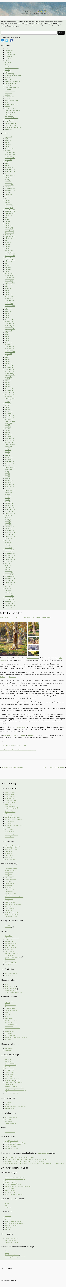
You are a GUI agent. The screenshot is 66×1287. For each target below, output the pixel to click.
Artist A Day (8, 823)
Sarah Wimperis (10, 908)
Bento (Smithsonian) (11, 808)
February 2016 (9, 365)
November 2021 (9, 233)
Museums (8, 89)
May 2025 (8, 166)
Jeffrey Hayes (9, 853)
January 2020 (9, 275)
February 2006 (9, 596)
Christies (7, 1220)
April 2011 (7, 477)
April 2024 (8, 181)
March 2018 (8, 317)
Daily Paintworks (10, 859)
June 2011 (7, 473)
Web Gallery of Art (10, 1190)
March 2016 (8, 363)
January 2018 (9, 321)
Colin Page (8, 881)
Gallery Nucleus (32, 658)
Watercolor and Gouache (13, 127)
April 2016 (7, 361)
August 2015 (8, 377)
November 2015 (9, 371)
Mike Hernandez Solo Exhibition (14, 735)
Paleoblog (8, 1102)
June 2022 (8, 219)
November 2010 (9, 486)
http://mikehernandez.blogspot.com (13, 745)
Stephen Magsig (10, 903)
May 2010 (7, 498)
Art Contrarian (9, 821)
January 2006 (9, 598)
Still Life (7, 814)
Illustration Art (9, 942)
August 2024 (8, 177)
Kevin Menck (8, 874)
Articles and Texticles (11, 1094)
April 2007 (8, 569)
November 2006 (10, 578)
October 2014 (9, 396)
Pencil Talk (8, 1119)
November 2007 (10, 555)
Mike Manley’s (11, 916)
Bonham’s (8, 1218)
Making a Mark (9, 816)
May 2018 (7, 313)
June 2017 (8, 335)
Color (6, 64)
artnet (7, 1203)
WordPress (12, 1281)
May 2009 (8, 521)
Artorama (8, 927)
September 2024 (10, 175)
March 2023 (8, 204)
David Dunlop (9, 829)
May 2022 (7, 221)
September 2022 (10, 214)
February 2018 (9, 319)
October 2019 (9, 281)
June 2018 (8, 312)
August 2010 (8, 492)
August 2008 (8, 538)
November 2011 (9, 463)
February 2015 (9, 388)
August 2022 (8, 215)
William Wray (9, 899)
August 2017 (8, 331)
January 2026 (9, 150)
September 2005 (10, 605)
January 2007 (9, 575)
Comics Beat (9, 1001)
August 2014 (8, 400)
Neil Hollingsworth (10, 870)
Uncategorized (9, 120)
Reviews (7, 106)
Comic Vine (8, 1007)
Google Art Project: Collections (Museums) (18, 1186)
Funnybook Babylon (11, 1024)
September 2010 (10, 490)
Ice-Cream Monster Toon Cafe (14, 1088)
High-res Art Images (11, 83)
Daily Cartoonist (10, 1035)
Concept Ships (9, 1071)
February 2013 (9, 434)
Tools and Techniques (11, 118)
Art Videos (8, 58)
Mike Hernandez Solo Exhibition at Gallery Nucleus (18, 750)
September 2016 (10, 352)
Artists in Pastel (9, 837)
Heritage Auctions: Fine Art (13, 1222)
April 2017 (7, 338)
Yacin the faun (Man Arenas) (14, 1082)
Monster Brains (9, 955)
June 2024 (8, 179)
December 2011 (9, 461)
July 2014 (7, 402)
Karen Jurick (8, 851)
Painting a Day (9, 97)
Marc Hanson (9, 872)
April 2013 (7, 431)
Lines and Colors (6, 1268)
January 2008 (9, 552)
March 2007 (8, 571)
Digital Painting (9, 74)
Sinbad (2, 677)
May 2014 (7, 406)
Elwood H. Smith (10, 959)
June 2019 (8, 288)
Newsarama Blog (10, 1005)
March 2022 (8, 225)
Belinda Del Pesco (10, 893)
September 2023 (10, 194)
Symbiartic (8, 1104)
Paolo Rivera (8, 1012)
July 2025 (7, 162)
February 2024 (9, 185)
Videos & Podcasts (10, 124)
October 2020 (9, 258)
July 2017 (7, 333)
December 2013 (9, 415)
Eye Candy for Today (11, 79)
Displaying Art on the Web (13, 76)
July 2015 (7, 379)
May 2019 (7, 290)
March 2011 (8, 479)
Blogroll (7, 60)
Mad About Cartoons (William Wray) (16, 1037)
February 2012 (9, 457)
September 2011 (10, 467)
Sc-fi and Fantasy (10, 108)
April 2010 (7, 500)
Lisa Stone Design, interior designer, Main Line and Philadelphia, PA (25, 1161)
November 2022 (10, 212)
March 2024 (8, 183)
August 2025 (8, 160)
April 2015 (7, 384)
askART (7, 1205)
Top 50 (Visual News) (11, 1141)
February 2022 (9, 227)
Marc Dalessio (9, 876)
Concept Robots (10, 1072)
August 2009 (8, 515)
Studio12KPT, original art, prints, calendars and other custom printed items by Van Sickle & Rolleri (34, 1163)
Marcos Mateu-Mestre (12, 1078)
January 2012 (9, 459)
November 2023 (10, 191)
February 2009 (9, 527)
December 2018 (9, 300)
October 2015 (9, 373)
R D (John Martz (9, 951)
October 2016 (9, 350)
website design (42, 1153)
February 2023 (9, 206)
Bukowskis (8, 1227)
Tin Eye (7, 1251)
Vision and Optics (10, 125)
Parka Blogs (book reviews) (13, 992)
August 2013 (8, 423)
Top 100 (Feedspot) (11, 1147)
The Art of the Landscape (13, 818)
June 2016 (8, 358)
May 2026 (8, 142)
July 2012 (7, 448)
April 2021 (7, 246)
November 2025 (10, 154)
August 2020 (8, 262)
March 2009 (8, 525)
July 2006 (7, 586)
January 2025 (9, 167)
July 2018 (7, 310)
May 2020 (8, 267)
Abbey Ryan (8, 857)
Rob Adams (8, 910)
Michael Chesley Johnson (13, 905)
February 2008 (9, 550)
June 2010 (8, 496)
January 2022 (9, 229)
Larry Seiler (8, 878)
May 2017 (7, 336)
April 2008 (8, 546)
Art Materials (9, 56)
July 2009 (7, 517)
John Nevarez (9, 1074)
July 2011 (7, 471)
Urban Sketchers (10, 806)
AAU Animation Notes (11, 1092)
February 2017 (9, 342)
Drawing (7, 77)
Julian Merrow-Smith (11, 849)
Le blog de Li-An (10, 986)
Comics (7, 66)
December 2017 (9, 323)
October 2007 (9, 557)
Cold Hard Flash (10, 1063)
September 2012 (10, 444)
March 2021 (8, 248)
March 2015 (8, 386)
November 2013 (9, 417)
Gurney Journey (10, 793)
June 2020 (8, 265)
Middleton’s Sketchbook (12, 1028)
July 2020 (7, 263)
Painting (7, 95)
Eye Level (7, 827)
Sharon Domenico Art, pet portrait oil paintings (19, 1157)
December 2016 (9, 346)
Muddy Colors (9, 1048)
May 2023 (7, 200)
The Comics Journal (11, 1020)
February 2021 (9, 250)
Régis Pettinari (9, 889)
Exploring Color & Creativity (13, 819)
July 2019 (7, 287)
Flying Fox (8, 804)
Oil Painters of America (12, 800)
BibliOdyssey (9, 940)
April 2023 (7, 202)
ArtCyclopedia (9, 1188)
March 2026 (8, 146)
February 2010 (9, 504)
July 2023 (7, 198)
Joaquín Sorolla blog (11, 835)
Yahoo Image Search (11, 1242)
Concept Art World (10, 1065)
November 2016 (9, 348)
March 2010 (8, 502)
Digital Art (8, 72)
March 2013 (8, 433)
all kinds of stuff (9, 1080)
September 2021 (10, 237)
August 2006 (8, 584)
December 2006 (10, 577)
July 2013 (7, 425)
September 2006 (10, 582)
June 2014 (8, 404)
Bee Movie (12, 677)
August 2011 (8, 469)
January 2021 (9, 252)
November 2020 (10, 256)
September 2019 (10, 283)
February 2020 (9, 273)
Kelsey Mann (9, 1084)
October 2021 (9, 235)
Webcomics (8, 129)
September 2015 (10, 375)
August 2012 (8, 446)
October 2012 (9, 442)
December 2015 (9, 369)
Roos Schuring (9, 883)
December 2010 (9, 484)
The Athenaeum (10, 1181)
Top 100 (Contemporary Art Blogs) (15, 1143)
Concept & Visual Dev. (11, 68)
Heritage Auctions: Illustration (14, 1223)
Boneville (7, 1030)
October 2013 (9, 419)
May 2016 (7, 360)
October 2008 (9, 534)
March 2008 (8, 548)
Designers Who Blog (11, 963)
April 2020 (8, 269)
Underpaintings (9, 795)
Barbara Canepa (10, 990)
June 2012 (8, 450)
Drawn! (7, 984)
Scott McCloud (9, 1018)
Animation (8, 53)
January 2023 (9, 208)
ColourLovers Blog (10, 1132)
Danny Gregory (9, 949)
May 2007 (8, 567)
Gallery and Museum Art (12, 81)
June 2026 (8, 141)
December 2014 (9, 392)
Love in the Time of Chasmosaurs (15, 1106)
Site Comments (10, 112)
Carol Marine (9, 855)
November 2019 (9, 279)
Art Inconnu (8, 810)
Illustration (8, 85)
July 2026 (7, 139)
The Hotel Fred (9, 1032)
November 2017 (9, 325)
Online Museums (10, 91)
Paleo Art (7, 99)
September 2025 (10, 158)
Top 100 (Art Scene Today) (13, 1145)
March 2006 (8, 594)
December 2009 (10, 507)
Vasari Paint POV (10, 802)
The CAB (7, 1067)
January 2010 (9, 506)
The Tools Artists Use (11, 1117)
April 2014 (7, 408)
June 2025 (8, 164)
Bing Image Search (11, 1240)
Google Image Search (12, 1238)
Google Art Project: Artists (13, 1185)
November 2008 (10, 532)
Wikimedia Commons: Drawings (15, 1179)
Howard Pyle (8, 936)
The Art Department (11, 973)
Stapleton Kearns (10, 880)
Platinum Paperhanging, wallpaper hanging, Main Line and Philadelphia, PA (27, 1159)
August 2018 (8, 308)
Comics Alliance (10, 1009)
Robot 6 (7, 1003)
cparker (15, 617)
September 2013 (10, 421)
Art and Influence (10, 796)
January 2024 (9, 187)
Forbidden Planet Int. (11, 1011)
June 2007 (8, 565)
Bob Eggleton (9, 975)
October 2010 (9, 488)
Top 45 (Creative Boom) (12, 1148)
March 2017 (8, 340)
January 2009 (9, 529)
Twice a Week (9, 906)
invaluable (8, 1207)
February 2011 (9, 481)
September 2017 (10, 329)
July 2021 (7, 240)
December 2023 (10, 189)
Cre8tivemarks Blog (11, 1086)
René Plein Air (9, 891)
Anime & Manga (10, 54)
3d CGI (7, 49)
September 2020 (10, 260)
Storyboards (9, 116)
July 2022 (7, 217)
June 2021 (8, 242)
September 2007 (10, 559)
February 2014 (9, 411)
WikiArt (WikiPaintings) (11, 1183)
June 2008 (8, 542)
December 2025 (10, 152)
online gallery (22, 727)
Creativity (8, 70)
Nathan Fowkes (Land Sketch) (14, 897)
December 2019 (9, 277)
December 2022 (10, 210)
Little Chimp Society (11, 947)
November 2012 (9, 440)
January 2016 (9, 367)
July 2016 (7, 356)
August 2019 (8, 285)
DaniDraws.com (10, 961)
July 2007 (7, 563)
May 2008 (8, 544)
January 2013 (9, 436)
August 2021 (8, 239)
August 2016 (8, 354)
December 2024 (10, 169)
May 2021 (7, 244)
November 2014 (9, 394)
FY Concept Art (9, 1069)
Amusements (9, 51)
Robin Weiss (8, 895)
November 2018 (9, 302)
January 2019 (9, 298)
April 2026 (8, 144)
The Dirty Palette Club (11, 914)
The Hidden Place (10, 812)
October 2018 (9, 304)
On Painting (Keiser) (11, 848)
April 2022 (7, 223)
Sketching (8, 114)
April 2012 (7, 454)
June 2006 (8, 588)
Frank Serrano (9, 901)
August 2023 (8, 196)
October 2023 (9, 192)
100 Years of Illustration (12, 938)
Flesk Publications (10, 988)
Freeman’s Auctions (11, 1225)
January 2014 (9, 413)
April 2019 (7, 292)
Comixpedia (8, 1022)
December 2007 (10, 554)
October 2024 (9, 173)
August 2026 (8, 137)
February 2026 (9, 148)
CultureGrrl (8, 833)
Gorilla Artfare (9, 1050)
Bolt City (7, 1014)
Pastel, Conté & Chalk (11, 101)
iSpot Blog (8, 965)
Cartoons (8, 62)
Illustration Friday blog (11, 953)
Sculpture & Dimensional (12, 110)
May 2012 (7, 452)
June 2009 (8, 519)
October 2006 (9, 580)
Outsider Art (8, 93)
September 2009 (10, 513)
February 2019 (9, 296)
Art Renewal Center (11, 1192)
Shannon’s (8, 1229)
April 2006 (8, 592)
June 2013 (8, 427)
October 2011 (9, 465)
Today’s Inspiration (10, 943)
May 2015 (7, 383)
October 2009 (9, 511)
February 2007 (9, 573)
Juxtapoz (7, 925)
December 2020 (10, 254)
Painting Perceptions (11, 798)
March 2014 (8, 409)
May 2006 (8, 590)
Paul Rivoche (9, 1034)
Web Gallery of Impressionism (14, 1194)
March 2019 (8, 294)
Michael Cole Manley (11, 912)
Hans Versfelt (9, 885)
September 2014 (10, 398)
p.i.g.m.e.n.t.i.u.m (10, 831)
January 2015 (9, 390)
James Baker (9, 1026)
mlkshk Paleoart (10, 1108)
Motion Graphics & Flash (12, 87)
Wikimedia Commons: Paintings (14, 1177)
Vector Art (8, 122)
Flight (6, 1016)
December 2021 (9, 231)
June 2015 (8, 381)
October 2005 (9, 603)
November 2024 (10, 171)
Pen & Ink (7, 102)
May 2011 (7, 475)
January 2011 (8, 482)
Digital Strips (9, 1039)
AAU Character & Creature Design (15, 1090)
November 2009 (10, 509)
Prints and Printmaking (11, 104)
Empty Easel (8, 1121)
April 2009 (8, 523)
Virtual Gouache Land (11, 868)
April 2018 (7, 315)
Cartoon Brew (9, 1059)
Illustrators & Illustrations (12, 957)
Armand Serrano (10, 1076)
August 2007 (8, 561)
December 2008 (10, 530)
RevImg (7, 1253)
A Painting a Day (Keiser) (12, 846)
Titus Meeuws (9, 887)
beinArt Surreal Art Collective (14, 825)
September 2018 (10, 306)
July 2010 (7, 494)
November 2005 (10, 602)
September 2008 (10, 536)
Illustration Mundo (10, 945)
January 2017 (9, 344)
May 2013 (7, 429)
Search (3, 30)
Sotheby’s (8, 1216)
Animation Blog (9, 1061)
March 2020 (8, 271)
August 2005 (8, 607)
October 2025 (9, 156)
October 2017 (9, 327)
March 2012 (8, 456)
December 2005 (10, 600)
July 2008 (7, 540)
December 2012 (9, 438)
